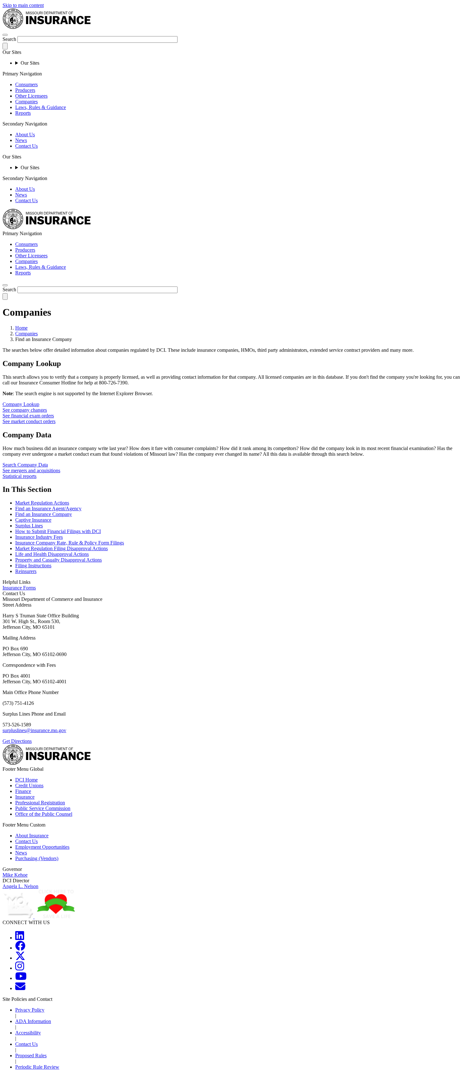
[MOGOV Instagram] (19, 968)
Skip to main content (23, 5)
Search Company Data (25, 464)
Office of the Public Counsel (43, 814)
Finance (23, 791)
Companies (26, 101)
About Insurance (32, 835)
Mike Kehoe (15, 875)
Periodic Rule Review (37, 1067)
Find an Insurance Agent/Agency (48, 508)
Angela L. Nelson (20, 886)
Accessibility (28, 1032)
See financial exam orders (28, 415)
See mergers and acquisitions (31, 470)
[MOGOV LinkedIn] (19, 937)
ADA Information (33, 1021)
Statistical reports (19, 476)
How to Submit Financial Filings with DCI (58, 531)
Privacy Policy (29, 1010)
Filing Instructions (33, 565)
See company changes (25, 410)
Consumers (26, 84)
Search (9, 39)
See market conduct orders (29, 421)
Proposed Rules (31, 1055)
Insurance (25, 797)
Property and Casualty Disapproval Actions (58, 560)
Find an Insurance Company (43, 514)
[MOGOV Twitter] (20, 958)
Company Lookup (21, 404)
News (21, 140)
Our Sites (30, 63)
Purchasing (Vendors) (36, 858)
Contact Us (26, 146)
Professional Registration (40, 802)
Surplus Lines (29, 525)
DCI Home (26, 779)
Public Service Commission (42, 808)
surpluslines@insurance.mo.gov (34, 730)
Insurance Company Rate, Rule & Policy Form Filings (69, 542)
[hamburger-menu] (5, 35)
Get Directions (17, 741)
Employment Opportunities (42, 847)
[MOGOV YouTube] (21, 978)
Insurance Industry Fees (39, 537)
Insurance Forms (19, 587)
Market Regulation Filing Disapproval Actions (61, 548)
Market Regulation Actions (42, 502)
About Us (25, 134)
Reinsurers (25, 571)
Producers (25, 90)
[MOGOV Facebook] (20, 947)
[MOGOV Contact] (20, 988)
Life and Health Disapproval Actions (52, 554)
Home (21, 328)
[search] (5, 285)
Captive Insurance (33, 520)
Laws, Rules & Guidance (40, 107)
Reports (23, 113)
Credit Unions (29, 785)
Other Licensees (31, 96)
